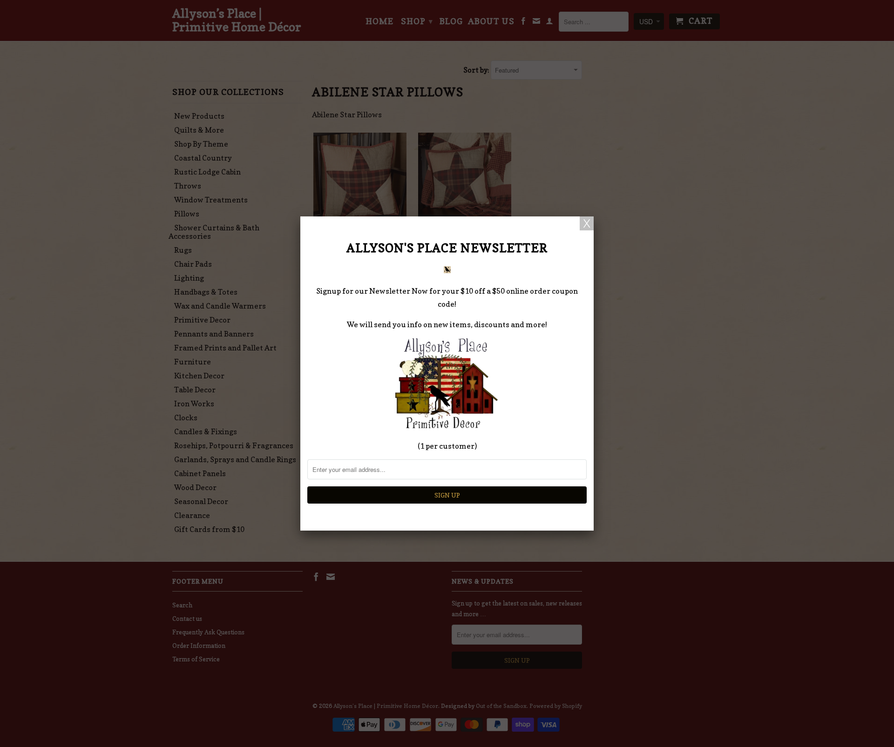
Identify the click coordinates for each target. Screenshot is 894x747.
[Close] (587, 223)
